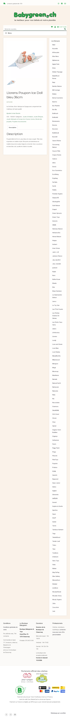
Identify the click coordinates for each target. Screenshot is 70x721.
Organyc (55, 436)
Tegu (54, 533)
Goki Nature (56, 205)
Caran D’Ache (56, 140)
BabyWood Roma (55, 77)
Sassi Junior (56, 483)
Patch (54, 444)
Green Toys (56, 217)
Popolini (55, 463)
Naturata (55, 391)
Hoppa (54, 240)
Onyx (54, 422)
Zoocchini (55, 607)
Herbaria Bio (56, 232)
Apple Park (55, 64)
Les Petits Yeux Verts (57, 323)
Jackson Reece (57, 256)
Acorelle (55, 48)
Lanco (54, 301)
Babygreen (35, 16)
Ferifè (54, 186)
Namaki (54, 379)
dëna (54, 163)
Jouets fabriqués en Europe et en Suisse (18, 119)
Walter (54, 568)
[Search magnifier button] (65, 29)
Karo (53, 275)
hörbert (54, 244)
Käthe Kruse (56, 279)
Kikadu (54, 283)
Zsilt (53, 611)
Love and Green (57, 344)
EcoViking (55, 174)
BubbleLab (55, 133)
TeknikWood (56, 537)
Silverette (55, 494)
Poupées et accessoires (19, 121)
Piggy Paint (56, 448)
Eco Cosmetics (57, 170)
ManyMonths (56, 356)
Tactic (54, 526)
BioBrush (55, 113)
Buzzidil (54, 137)
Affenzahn (55, 52)
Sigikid (54, 491)
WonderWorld (56, 592)
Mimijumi (55, 364)
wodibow (55, 588)
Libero (54, 329)
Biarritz (54, 102)
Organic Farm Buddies (56, 431)
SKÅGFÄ (55, 498)
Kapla (54, 271)
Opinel (54, 426)
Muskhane (55, 375)
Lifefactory (56, 332)
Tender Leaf (56, 541)
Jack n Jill (55, 252)
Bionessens (56, 121)
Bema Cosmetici (57, 98)
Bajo (53, 82)
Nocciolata (55, 402)
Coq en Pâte (56, 151)
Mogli (54, 367)
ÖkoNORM (55, 410)
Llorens (33, 119)
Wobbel (54, 584)
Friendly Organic (57, 194)
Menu (10, 33)
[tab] (12, 128)
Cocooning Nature (55, 146)
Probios (54, 467)
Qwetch (54, 475)
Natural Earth (56, 383)
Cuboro (54, 159)
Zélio (54, 603)
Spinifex (55, 510)
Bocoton (55, 129)
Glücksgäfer (56, 201)
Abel (53, 45)
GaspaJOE (55, 198)
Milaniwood (56, 360)
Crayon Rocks (56, 155)
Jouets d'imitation (28, 117)
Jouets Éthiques (38, 117)
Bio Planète (56, 106)
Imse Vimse (56, 248)
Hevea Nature (56, 236)
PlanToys (55, 459)
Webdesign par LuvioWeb (58, 713)
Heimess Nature (57, 229)
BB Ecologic (56, 90)
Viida (54, 564)
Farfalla (54, 182)
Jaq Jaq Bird (56, 260)
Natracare (55, 387)
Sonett (54, 502)
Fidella (54, 190)
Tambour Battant (57, 529)
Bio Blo (54, 109)
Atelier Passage (57, 72)
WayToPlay (55, 572)
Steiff (54, 518)
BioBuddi (55, 117)
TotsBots (55, 553)
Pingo (54, 452)
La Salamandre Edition (57, 296)
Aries (54, 68)
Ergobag (55, 178)
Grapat (54, 209)
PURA (54, 471)
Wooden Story (57, 596)
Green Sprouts (57, 213)
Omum (54, 418)
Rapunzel (55, 479)
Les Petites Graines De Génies (56, 315)
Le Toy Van (56, 305)
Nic (53, 399)
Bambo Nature (57, 86)
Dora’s (54, 166)
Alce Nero (55, 56)
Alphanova (55, 60)
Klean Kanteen (57, 291)
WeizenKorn (56, 580)
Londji (54, 340)
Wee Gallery (56, 576)
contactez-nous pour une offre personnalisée (59, 632)
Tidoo (54, 545)
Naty (53, 395)
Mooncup (55, 371)
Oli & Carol (55, 414)
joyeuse (54, 268)
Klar (53, 287)
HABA (54, 225)
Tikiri (54, 549)
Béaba (54, 94)
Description (12, 127)
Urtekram (55, 557)
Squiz (54, 514)
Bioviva (54, 125)
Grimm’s (55, 221)
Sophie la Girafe (57, 506)
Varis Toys (55, 561)
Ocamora (55, 406)
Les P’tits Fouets (57, 309)
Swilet (54, 522)
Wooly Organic (57, 599)
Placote (54, 456)
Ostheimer (55, 440)
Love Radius (56, 352)
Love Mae (55, 348)
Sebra (54, 487)
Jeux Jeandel (56, 264)
